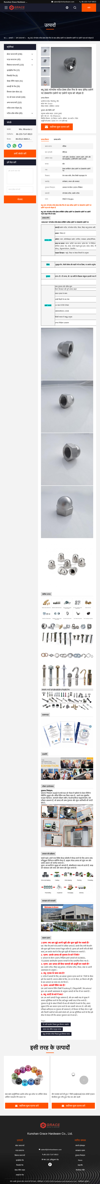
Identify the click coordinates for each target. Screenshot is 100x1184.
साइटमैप (80, 1165)
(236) (14, 54)
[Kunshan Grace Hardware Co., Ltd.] (17, 8)
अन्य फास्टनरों (20, 38)
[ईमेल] (20, 145)
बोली (89, 8)
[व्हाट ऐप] (14, 145)
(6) (12, 76)
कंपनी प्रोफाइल (80, 1145)
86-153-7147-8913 (88, 2)
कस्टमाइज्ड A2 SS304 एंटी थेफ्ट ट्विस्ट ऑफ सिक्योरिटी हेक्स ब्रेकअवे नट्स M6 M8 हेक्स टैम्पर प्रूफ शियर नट (72, 1095)
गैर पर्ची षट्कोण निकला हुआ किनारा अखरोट (56, 1024)
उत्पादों (11, 38)
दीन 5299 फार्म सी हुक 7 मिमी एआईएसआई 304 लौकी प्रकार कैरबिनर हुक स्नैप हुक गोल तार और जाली (26, 1095)
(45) (13, 59)
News (80, 1160)
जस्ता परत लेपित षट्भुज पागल (52, 1029)
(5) (14, 108)
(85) (14, 113)
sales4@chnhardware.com (64, 2)
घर (5, 38)
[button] (45, 84)
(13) (13, 70)
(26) (13, 86)
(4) (14, 92)
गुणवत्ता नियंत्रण (80, 1155)
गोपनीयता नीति (80, 1170)
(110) (14, 102)
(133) (15, 65)
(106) (16, 97)
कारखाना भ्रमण (80, 1150)
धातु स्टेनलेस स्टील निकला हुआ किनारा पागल (56, 1034)
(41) (15, 81)
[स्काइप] (8, 145)
